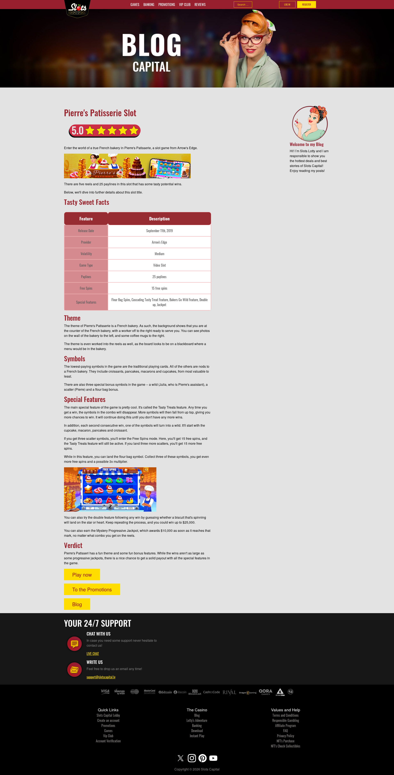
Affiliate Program (285, 725)
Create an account (108, 720)
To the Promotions (92, 589)
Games (135, 4)
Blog (77, 604)
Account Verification (108, 740)
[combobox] (243, 4)
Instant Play (197, 735)
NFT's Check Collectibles (285, 746)
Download (197, 730)
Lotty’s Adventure (197, 720)
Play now (82, 574)
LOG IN (287, 4)
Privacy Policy (285, 735)
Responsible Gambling (285, 720)
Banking (148, 4)
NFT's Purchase (285, 740)
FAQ (285, 730)
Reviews (200, 4)
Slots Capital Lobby (108, 715)
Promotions (166, 4)
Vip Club (184, 4)
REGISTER (306, 4)
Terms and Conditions (286, 715)
